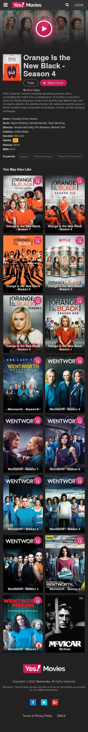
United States (21, 131)
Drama (33, 118)
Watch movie (55, 83)
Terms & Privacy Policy (37, 716)
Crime (25, 118)
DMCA (61, 716)
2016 (17, 144)
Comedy (16, 118)
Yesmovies (43, 681)
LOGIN (78, 5)
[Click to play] (44, 28)
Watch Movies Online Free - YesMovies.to (27, 5)
